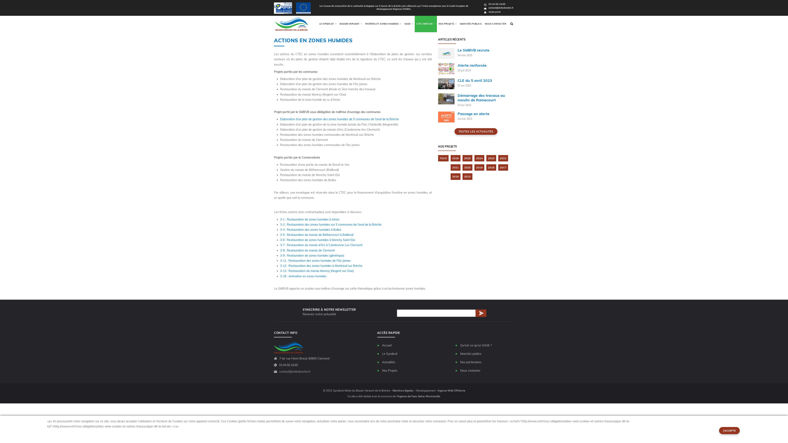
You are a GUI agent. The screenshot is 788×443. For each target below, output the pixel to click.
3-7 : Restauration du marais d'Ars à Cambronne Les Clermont (321, 245)
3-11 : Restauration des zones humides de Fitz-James (315, 261)
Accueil (387, 345)
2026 (455, 158)
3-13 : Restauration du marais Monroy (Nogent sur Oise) (317, 271)
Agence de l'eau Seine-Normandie (418, 396)
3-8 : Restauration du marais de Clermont (307, 250)
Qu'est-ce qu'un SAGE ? (476, 345)
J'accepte (729, 430)
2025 (467, 158)
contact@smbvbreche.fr (500, 7)
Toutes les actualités (476, 131)
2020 (467, 167)
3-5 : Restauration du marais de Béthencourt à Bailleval (316, 235)
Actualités (388, 362)
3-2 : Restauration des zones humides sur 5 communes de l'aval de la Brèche (330, 224)
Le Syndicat (389, 354)
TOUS (443, 158)
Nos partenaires (470, 362)
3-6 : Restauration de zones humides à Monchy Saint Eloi (317, 240)
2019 (479, 167)
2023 (491, 158)
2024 (479, 158)
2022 (503, 158)
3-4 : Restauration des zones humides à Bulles (310, 230)
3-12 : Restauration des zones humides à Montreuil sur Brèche (321, 266)
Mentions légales (403, 390)
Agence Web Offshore (451, 390)
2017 (503, 167)
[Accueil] (291, 24)
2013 (467, 176)
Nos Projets (389, 370)
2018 (491, 167)
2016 (455, 176)
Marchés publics (471, 23)
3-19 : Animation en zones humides (303, 276)
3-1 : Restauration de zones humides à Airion (309, 219)
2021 (455, 167)
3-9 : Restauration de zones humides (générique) (312, 255)
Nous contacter (495, 23)
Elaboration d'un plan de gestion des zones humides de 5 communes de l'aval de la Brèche (339, 119)
